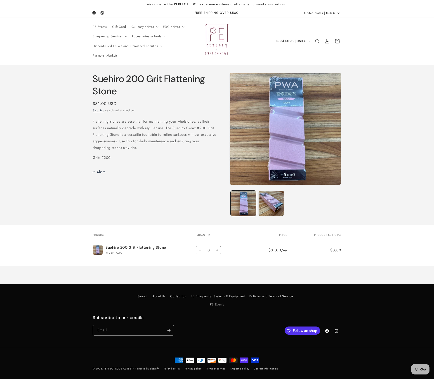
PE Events (217, 304)
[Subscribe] (169, 330)
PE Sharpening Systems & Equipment (218, 296)
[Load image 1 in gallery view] (243, 203)
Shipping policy (239, 368)
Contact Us (178, 296)
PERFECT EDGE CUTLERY (119, 368)
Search (142, 296)
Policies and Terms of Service (271, 296)
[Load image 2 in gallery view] (271, 203)
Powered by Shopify (147, 368)
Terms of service (216, 368)
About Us (159, 296)
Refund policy (172, 368)
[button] (144, 26)
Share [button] (101, 171)
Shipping (98, 110)
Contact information (266, 368)
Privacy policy (193, 368)
